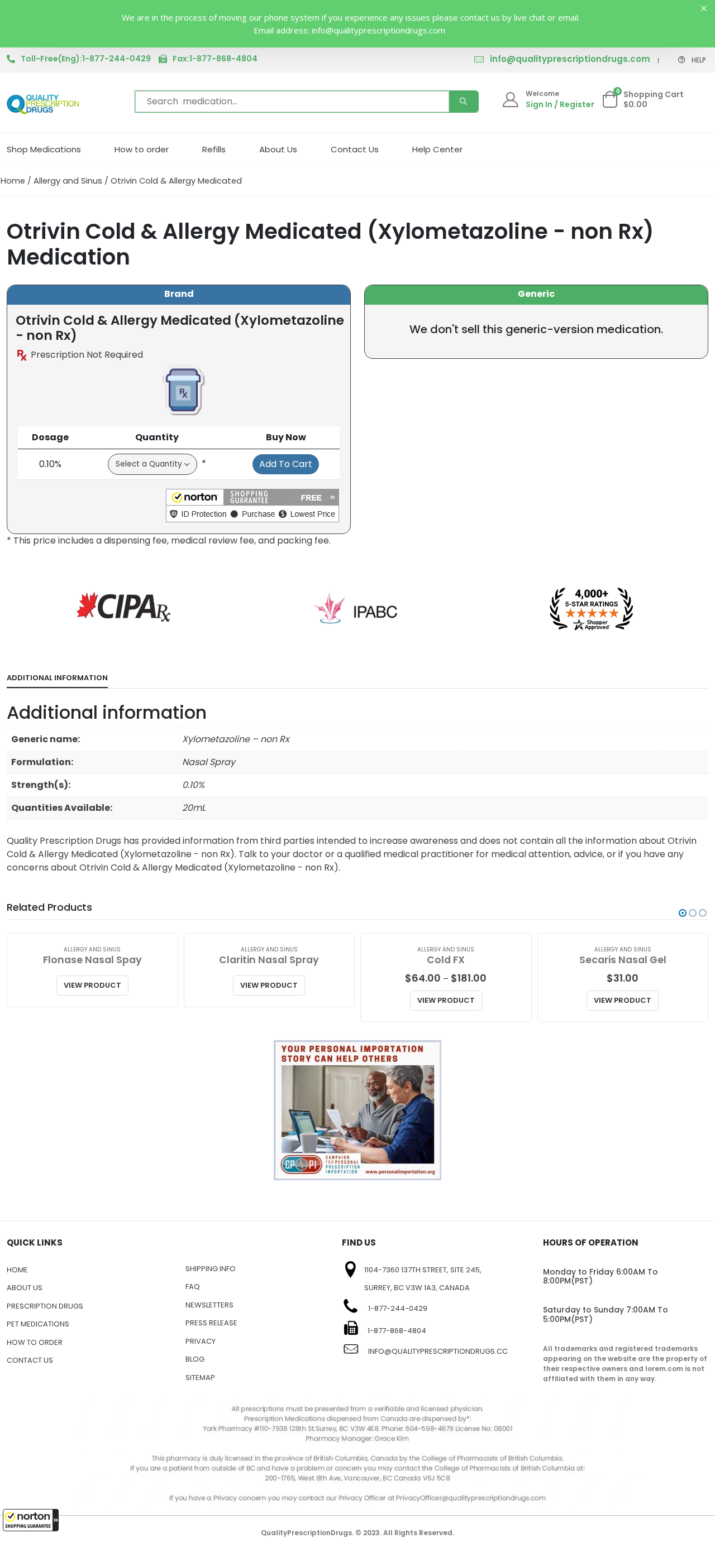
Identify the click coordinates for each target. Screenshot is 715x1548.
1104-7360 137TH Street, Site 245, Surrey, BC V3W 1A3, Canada (423, 1279)
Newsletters (209, 1305)
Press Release (211, 1323)
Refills (214, 149)
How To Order (35, 1342)
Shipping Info (210, 1268)
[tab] (57, 678)
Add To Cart (285, 464)
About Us (278, 149)
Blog (194, 1359)
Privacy (200, 1341)
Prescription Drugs (45, 1306)
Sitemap (200, 1377)
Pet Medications (38, 1324)
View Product (92, 985)
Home (13, 180)
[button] (31, 1520)
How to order (142, 149)
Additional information (57, 677)
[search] (463, 101)
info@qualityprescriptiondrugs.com (570, 59)
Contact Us (355, 149)
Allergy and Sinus (68, 180)
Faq (192, 1286)
